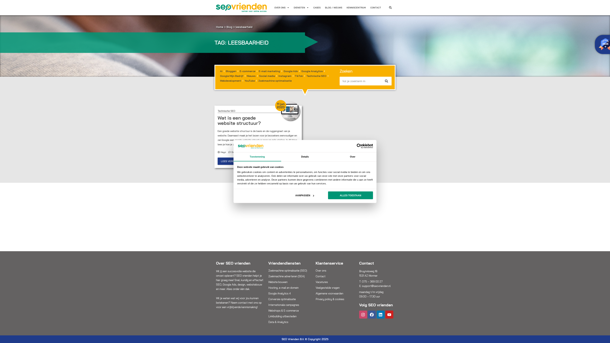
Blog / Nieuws (333, 7)
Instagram (284, 75)
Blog (229, 27)
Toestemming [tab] (257, 156)
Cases (317, 7)
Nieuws (251, 75)
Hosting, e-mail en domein (283, 287)
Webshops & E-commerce (283, 310)
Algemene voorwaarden (329, 293)
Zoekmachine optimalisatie (275, 80)
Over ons (279, 7)
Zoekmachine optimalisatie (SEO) (287, 270)
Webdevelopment (230, 80)
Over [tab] (352, 156)
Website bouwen (278, 282)
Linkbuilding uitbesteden (282, 316)
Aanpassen (302, 195)
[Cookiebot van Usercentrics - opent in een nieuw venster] (359, 146)
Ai (221, 71)
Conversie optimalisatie (282, 299)
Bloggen (231, 71)
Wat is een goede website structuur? (239, 120)
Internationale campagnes (283, 304)
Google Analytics (312, 71)
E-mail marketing (269, 71)
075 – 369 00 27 (372, 281)
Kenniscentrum (356, 7)
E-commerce (247, 71)
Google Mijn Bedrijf (231, 75)
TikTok (299, 75)
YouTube (250, 80)
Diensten (299, 7)
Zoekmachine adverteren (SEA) (286, 276)
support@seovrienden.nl (376, 286)
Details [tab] (305, 156)
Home (219, 27)
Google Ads (291, 71)
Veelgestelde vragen (328, 287)
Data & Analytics (278, 322)
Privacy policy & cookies (330, 299)
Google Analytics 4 (279, 293)
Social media (267, 75)
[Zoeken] (387, 81)
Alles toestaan (350, 195)
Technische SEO (316, 75)
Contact (375, 7)
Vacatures (322, 282)
